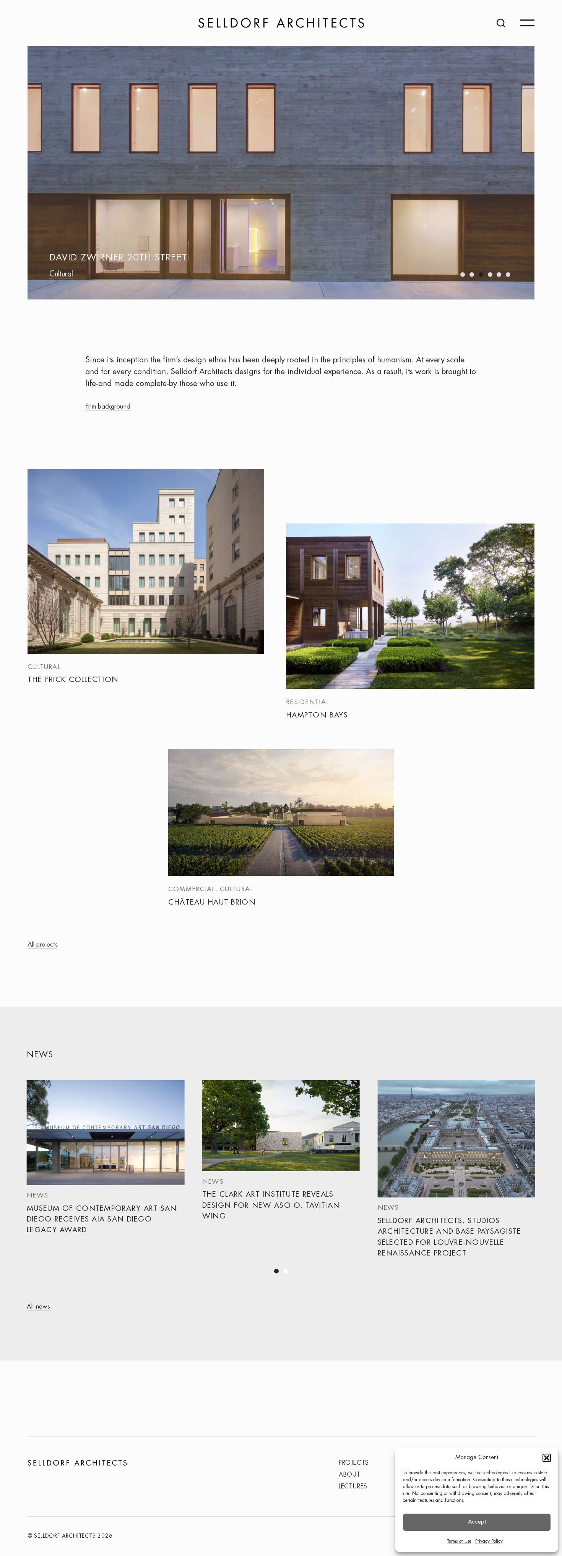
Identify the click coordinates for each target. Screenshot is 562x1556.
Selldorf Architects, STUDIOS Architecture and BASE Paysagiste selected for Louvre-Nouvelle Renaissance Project (449, 1237)
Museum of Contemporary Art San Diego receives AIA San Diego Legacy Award (102, 1219)
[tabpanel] (105, 1168)
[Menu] (527, 22)
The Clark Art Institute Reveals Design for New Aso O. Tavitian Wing (270, 1205)
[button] (547, 1458)
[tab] (462, 274)
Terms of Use (459, 1541)
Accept (477, 1522)
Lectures (353, 1486)
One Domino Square (103, 258)
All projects (43, 944)
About (350, 1475)
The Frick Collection (73, 680)
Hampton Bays (317, 715)
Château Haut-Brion (212, 902)
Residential (66, 275)
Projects (354, 1463)
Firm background (107, 406)
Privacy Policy (489, 1541)
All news (38, 1306)
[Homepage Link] (281, 23)
